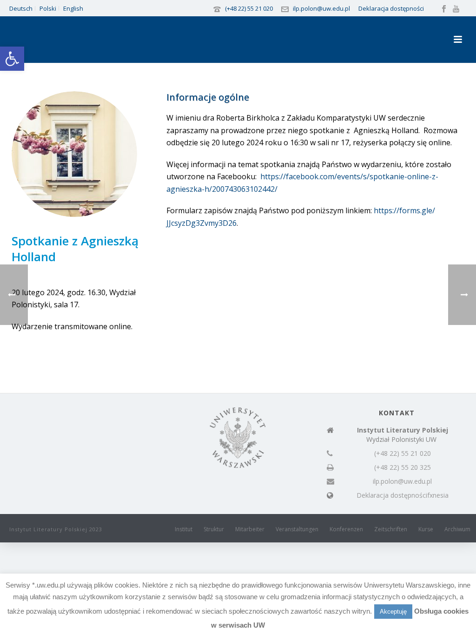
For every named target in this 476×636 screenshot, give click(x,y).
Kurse (425, 529)
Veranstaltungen (297, 529)
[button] (12, 59)
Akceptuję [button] (393, 611)
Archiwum (457, 529)
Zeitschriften (390, 529)
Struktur (214, 529)
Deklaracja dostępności (391, 8)
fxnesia (438, 495)
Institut (183, 529)
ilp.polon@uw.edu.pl (321, 8)
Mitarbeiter (249, 529)
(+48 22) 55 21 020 (249, 8)
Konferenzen (346, 529)
